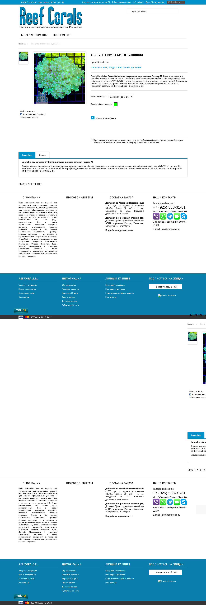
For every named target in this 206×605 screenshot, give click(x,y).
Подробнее (27, 155)
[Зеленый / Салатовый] (115, 104)
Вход (148, 2)
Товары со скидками (28, 285)
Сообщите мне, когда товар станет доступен (93, 67)
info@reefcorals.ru (170, 229)
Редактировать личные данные (119, 293)
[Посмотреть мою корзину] (201, 492)
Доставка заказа (69, 301)
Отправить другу (30, 117)
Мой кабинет (174, 2)
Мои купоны (111, 297)
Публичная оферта (70, 305)
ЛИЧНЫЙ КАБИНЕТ (117, 278)
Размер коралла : (99, 96)
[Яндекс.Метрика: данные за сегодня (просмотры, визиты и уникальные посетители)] (167, 295)
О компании (24, 297)
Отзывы (42, 155)
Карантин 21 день (70, 293)
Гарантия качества (70, 289)
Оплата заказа (68, 297)
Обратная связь (69, 285)
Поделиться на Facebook (34, 114)
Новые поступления (27, 289)
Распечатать (29, 111)
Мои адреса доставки (115, 289)
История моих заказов (115, 285)
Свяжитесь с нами (26, 293)
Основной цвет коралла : (102, 104)
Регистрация (158, 2)
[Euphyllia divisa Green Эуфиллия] (23, 56)
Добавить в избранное (106, 118)
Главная (22, 44)
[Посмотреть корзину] (184, 11)
